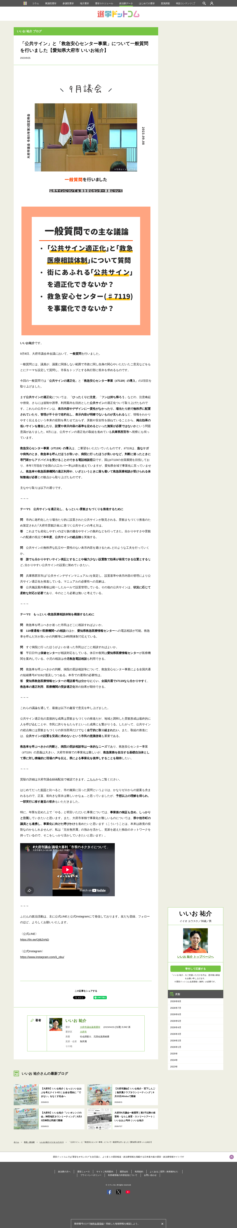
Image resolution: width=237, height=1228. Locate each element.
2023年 (174, 1066)
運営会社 (124, 1171)
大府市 (83, 1031)
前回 (43, 790)
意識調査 (165, 3)
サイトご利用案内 (104, 1171)
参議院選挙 (68, 3)
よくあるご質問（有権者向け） (164, 1171)
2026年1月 (175, 1047)
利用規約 (139, 1171)
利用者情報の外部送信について (122, 1175)
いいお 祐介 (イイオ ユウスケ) (52, 1142)
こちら (91, 779)
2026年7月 (175, 1008)
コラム (35, 3)
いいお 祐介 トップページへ (195, 956)
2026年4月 (175, 1027)
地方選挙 (84, 3)
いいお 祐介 (75, 1020)
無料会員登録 (97, 1223)
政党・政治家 (29, 1142)
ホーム (16, 1142)
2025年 (174, 1053)
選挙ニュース (83, 1171)
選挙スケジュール (104, 3)
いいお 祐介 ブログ (29, 31)
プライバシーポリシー (90, 1175)
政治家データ (126, 3)
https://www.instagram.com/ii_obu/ (42, 957)
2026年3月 (175, 1034)
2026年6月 (175, 1014)
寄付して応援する (195, 968)
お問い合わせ (150, 1175)
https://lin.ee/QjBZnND (34, 939)
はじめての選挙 (147, 3)
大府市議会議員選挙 (90, 1027)
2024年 (174, 1060)
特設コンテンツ (184, 3)
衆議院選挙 (50, 3)
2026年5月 (175, 1021)
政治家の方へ (64, 1171)
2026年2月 (175, 1040)
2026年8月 (175, 1001)
